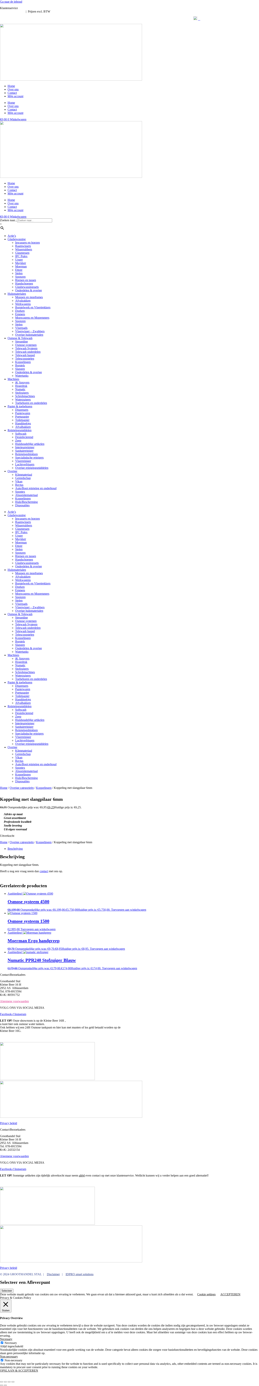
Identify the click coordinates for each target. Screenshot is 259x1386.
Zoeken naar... (8, 220)
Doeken (20, 310)
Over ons (13, 89)
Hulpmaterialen (17, 293)
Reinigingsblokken (26, 454)
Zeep (18, 440)
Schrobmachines (25, 396)
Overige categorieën (22, 787)
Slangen (20, 368)
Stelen (19, 273)
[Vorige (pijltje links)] (1, 1385)
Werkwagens (23, 304)
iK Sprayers (22, 382)
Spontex (20, 491)
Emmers (20, 314)
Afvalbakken (23, 426)
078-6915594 (27, 8)
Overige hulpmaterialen (29, 334)
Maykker (20, 263)
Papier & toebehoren (20, 406)
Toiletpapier (22, 420)
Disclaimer (53, 1274)
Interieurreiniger (24, 447)
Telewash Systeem (26, 348)
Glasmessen (22, 252)
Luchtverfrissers (24, 464)
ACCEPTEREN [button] (230, 1294)
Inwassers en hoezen (27, 242)
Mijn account (15, 96)
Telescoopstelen (24, 358)
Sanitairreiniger (24, 450)
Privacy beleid (8, 1123)
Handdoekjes (23, 423)
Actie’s (12, 235)
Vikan (18, 481)
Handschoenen (24, 283)
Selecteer (7, 1290)
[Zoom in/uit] (1, 1381)
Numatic (20, 389)
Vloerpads (21, 327)
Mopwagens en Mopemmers (32, 317)
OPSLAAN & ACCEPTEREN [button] (19, 1370)
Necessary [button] (6, 1339)
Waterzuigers (23, 399)
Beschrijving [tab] (15, 848)
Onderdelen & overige (28, 290)
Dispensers (21, 409)
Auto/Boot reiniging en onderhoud (36, 488)
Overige (12, 471)
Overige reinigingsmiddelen (31, 467)
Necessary (11, 1342)
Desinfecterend (24, 437)
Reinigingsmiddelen (19, 430)
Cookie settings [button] (206, 1294)
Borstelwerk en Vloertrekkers (32, 307)
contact (44, 871)
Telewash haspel (25, 355)
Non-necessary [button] (9, 1356)
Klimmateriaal (23, 474)
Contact (12, 92)
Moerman (21, 266)
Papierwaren (22, 413)
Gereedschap (23, 478)
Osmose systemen (26, 345)
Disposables (22, 505)
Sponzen (20, 276)
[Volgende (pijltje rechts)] (5, 1385)
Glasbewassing (17, 239)
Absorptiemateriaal (26, 495)
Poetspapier (22, 416)
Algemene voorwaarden (14, 1001)
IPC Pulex (21, 256)
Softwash (20, 433)
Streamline (21, 341)
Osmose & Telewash (20, 338)
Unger (19, 259)
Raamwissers (23, 246)
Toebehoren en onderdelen (31, 403)
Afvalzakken (23, 300)
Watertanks (21, 375)
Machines (13, 379)
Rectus (19, 484)
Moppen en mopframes (29, 297)
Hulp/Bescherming (26, 502)
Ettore (18, 269)
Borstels (20, 365)
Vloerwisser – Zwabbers (30, 331)
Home (11, 86)
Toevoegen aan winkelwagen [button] (128, 909)
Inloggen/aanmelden (12, 11)
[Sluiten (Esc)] (12, 1381)
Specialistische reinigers (29, 457)
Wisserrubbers (23, 249)
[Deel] (9, 1381)
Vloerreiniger (23, 461)
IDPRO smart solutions (79, 1274)
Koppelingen (23, 362)
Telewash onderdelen (28, 351)
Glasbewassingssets (27, 287)
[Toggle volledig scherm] (5, 1381)
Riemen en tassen (25, 280)
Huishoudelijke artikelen (29, 444)
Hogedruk (21, 385)
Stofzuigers (22, 392)
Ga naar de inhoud (11, 1)
